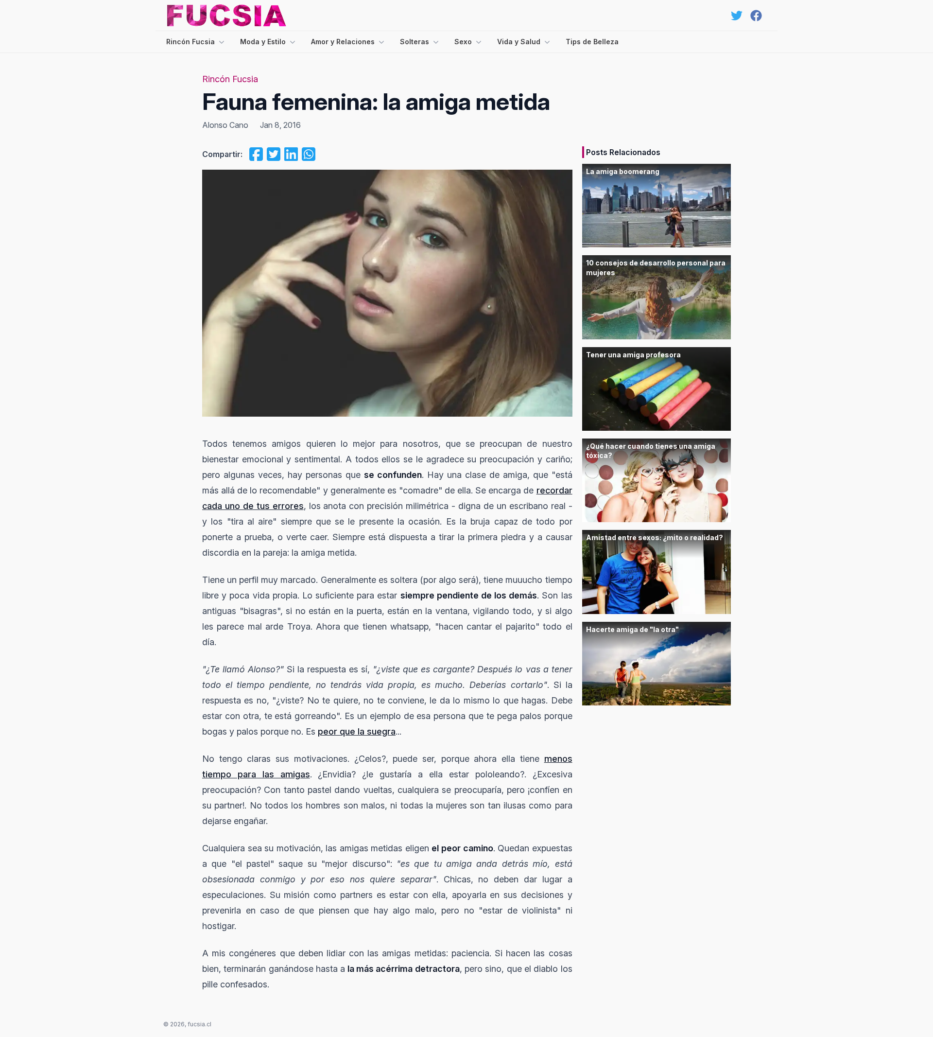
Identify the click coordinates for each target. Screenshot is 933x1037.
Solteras (414, 41)
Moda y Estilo (263, 41)
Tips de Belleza (592, 41)
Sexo (463, 41)
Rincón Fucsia (190, 41)
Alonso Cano (225, 125)
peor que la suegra (357, 731)
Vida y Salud (518, 41)
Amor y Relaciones (343, 41)
